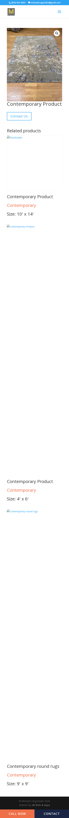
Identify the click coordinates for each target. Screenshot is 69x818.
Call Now (17, 814)
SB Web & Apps (41, 805)
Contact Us (19, 116)
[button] (57, 33)
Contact (52, 814)
